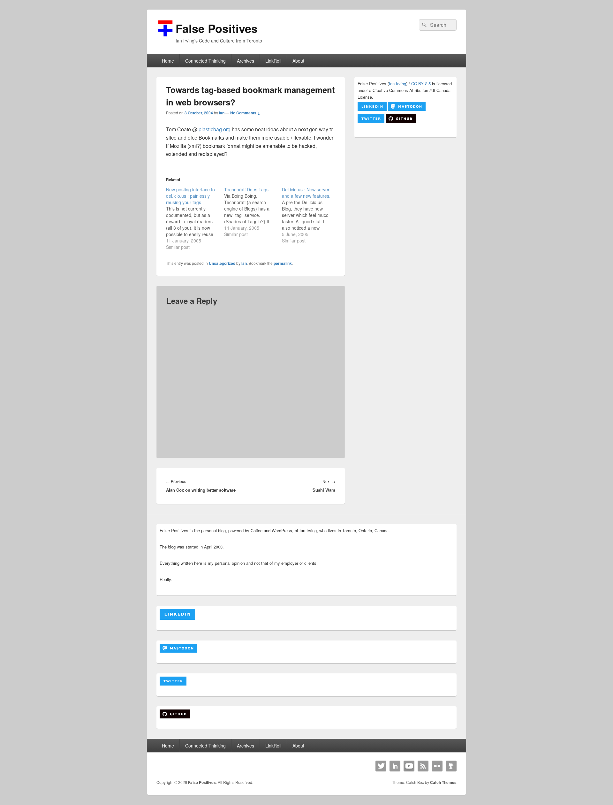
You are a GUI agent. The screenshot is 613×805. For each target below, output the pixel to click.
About (298, 60)
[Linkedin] (395, 766)
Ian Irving (397, 83)
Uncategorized (222, 263)
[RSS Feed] (423, 766)
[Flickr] (437, 766)
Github (451, 766)
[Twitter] (380, 766)
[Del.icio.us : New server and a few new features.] (311, 215)
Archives (245, 60)
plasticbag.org (215, 129)
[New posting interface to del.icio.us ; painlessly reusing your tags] (195, 218)
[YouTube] (409, 766)
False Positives (217, 28)
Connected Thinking (205, 60)
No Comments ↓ (245, 113)
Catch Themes (443, 782)
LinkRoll (273, 60)
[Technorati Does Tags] (253, 211)
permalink (283, 263)
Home (168, 60)
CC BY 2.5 (421, 83)
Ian (221, 113)
